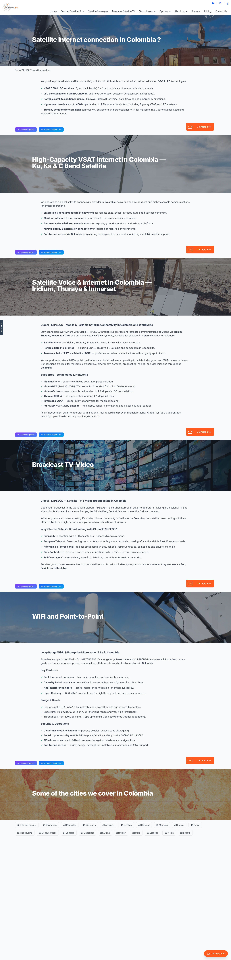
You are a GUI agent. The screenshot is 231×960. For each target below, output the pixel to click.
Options (164, 11)
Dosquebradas (48, 832)
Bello (137, 832)
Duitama (144, 825)
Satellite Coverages (98, 11)
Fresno (180, 825)
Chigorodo (51, 825)
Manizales (71, 825)
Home (54, 11)
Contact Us (221, 11)
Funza (196, 825)
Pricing (207, 11)
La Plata (127, 825)
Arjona (106, 832)
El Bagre (69, 832)
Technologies (146, 11)
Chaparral (88, 832)
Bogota (186, 832)
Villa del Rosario (27, 825)
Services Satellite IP (71, 11)
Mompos (163, 825)
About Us (179, 11)
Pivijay (122, 832)
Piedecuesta (25, 832)
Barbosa (153, 832)
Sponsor (196, 11)
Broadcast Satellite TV (123, 11)
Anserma (109, 825)
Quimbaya (90, 825)
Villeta (170, 832)
